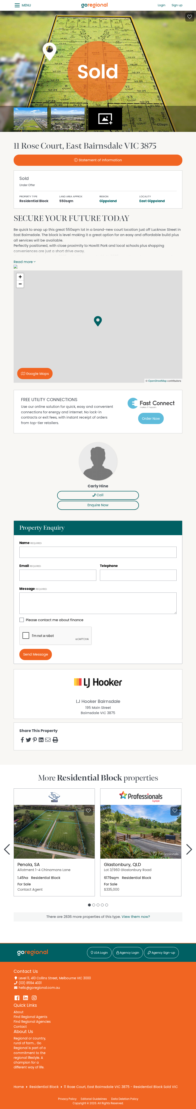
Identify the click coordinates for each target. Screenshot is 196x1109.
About (18, 1012)
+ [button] (20, 277)
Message (27, 589)
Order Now (151, 418)
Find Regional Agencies (32, 1021)
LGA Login (100, 952)
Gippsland (108, 201)
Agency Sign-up (163, 952)
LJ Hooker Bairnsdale (98, 701)
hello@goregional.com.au (39, 988)
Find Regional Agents (30, 1017)
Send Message (35, 654)
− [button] (20, 284)
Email (24, 566)
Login (161, 5)
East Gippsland (152, 201)
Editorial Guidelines (94, 1099)
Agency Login (129, 952)
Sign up (177, 5)
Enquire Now (98, 505)
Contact (20, 1026)
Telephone (109, 566)
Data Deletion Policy (124, 1099)
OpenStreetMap (157, 380)
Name (24, 543)
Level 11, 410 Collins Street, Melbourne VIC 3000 (55, 978)
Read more (24, 262)
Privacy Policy (67, 1099)
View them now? (136, 917)
